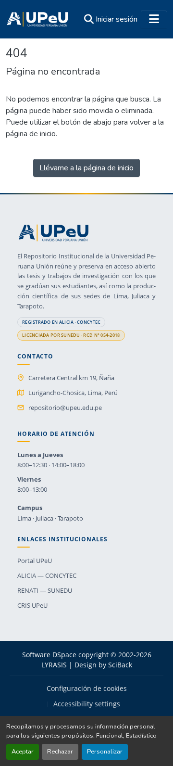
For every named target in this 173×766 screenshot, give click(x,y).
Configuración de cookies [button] (87, 688)
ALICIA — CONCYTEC (46, 575)
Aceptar (23, 751)
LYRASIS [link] (54, 664)
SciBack (120, 664)
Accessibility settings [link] (86, 704)
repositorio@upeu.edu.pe (65, 407)
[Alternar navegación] (153, 19)
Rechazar (60, 751)
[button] (37, 19)
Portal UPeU (34, 560)
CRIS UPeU (32, 605)
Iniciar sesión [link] (116, 19)
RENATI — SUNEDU (44, 590)
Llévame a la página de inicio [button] (86, 168)
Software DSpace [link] (49, 654)
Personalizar (105, 751)
